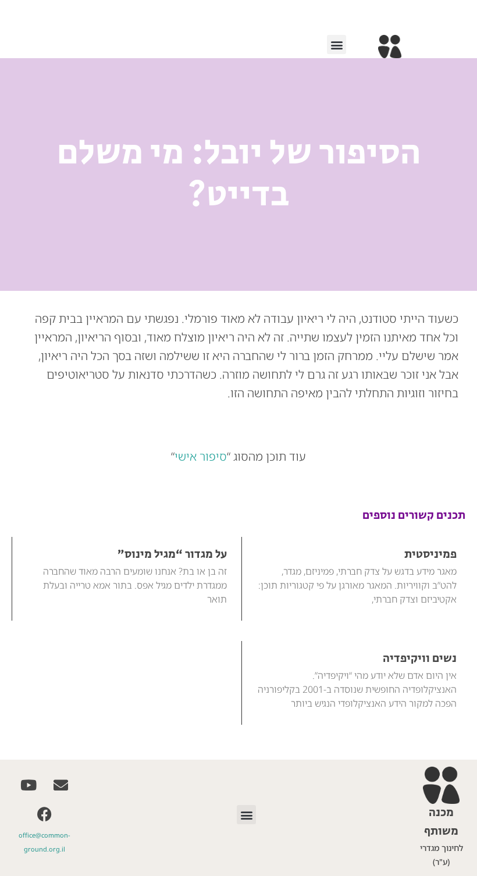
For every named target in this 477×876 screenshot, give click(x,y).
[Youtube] (28, 784)
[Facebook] (44, 813)
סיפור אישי (201, 456)
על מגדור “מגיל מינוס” (172, 554)
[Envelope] (60, 784)
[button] (336, 44)
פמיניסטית (430, 554)
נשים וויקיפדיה (420, 658)
